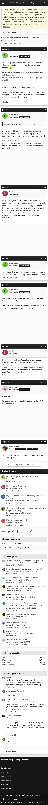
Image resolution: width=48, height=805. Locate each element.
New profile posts (7, 776)
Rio (7, 513)
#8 (45, 442)
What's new (6, 768)
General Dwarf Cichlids (15, 565)
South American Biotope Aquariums (26, 501)
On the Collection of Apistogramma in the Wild (25, 569)
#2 (45, 110)
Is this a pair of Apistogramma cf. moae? (22, 577)
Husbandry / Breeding (14, 599)
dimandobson (11, 691)
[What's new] (40, 2)
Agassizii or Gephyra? (14, 631)
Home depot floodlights (16, 486)
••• (45, 687)
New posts (5, 772)
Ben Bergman (23, 699)
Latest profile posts (15, 673)
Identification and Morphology (20, 513)
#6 (45, 346)
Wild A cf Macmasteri (14, 594)
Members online (12, 539)
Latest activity (6, 780)
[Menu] (3, 3)
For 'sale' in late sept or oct (16, 639)
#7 (45, 382)
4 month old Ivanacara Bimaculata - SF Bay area (25, 586)
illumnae (17, 715)
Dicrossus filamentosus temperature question (24, 560)
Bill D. (8, 739)
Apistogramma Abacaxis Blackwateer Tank (23, 614)
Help (36, 802)
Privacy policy (28, 802)
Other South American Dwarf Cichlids (20, 591)
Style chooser (5, 799)
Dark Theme (16, 799)
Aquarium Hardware (21, 488)
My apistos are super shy (17, 520)
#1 (45, 49)
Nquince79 (10, 479)
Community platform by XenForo (22, 795)
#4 (45, 258)
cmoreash (7, 43)
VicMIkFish (10, 522)
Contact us (5, 802)
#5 (45, 285)
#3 (45, 187)
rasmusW (9, 488)
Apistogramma (20, 479)
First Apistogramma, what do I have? (22, 476)
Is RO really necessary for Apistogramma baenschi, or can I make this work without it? (24, 604)
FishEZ (8, 677)
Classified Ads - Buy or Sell (16, 644)
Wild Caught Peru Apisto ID (17, 622)
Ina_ (44, 665)
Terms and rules (16, 802)
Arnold (21, 691)
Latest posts (11, 556)
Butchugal (9, 501)
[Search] (45, 2)
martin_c (9, 715)
